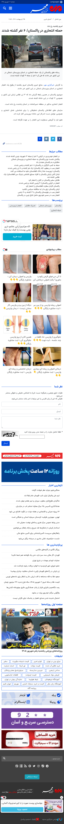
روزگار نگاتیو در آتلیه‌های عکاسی (48, 549)
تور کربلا (22, 665)
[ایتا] (17, 766)
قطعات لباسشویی (11, 675)
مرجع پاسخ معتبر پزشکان (13, 670)
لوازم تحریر (38, 661)
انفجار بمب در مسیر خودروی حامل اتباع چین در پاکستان (38, 195)
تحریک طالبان (30, 205)
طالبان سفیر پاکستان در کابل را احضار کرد (44, 180)
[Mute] (40, 238)
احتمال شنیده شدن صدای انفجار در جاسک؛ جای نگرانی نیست (36, 598)
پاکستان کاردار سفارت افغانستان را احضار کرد (43, 186)
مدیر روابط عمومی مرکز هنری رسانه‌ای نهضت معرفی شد (38, 522)
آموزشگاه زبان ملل (54, 683)
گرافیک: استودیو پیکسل (28, 819)
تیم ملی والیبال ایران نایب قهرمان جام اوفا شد (42, 495)
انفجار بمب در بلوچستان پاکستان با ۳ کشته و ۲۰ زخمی (39, 192)
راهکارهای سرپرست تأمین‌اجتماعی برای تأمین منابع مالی (38, 533)
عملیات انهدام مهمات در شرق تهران (46, 560)
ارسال (5, 443)
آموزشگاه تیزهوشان (52, 679)
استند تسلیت (9, 665)
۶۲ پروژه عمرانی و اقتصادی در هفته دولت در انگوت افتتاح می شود (34, 511)
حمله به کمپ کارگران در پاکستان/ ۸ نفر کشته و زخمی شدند (37, 165)
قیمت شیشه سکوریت (20, 661)
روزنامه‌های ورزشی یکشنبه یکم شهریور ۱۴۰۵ (42, 651)
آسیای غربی (47, 19)
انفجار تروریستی (15, 205)
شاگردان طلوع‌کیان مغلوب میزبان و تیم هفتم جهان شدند (38, 501)
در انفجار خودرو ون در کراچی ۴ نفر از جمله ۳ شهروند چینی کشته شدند (33, 156)
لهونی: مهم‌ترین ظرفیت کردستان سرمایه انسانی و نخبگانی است (36, 517)
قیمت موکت (35, 665)
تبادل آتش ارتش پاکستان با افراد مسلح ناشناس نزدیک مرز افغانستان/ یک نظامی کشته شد (32, 176)
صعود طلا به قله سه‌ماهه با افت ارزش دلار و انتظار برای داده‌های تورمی (33, 576)
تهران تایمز (7, 683)
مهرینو (16, 683)
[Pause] (35, 238)
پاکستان (58, 205)
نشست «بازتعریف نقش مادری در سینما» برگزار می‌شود (39, 538)
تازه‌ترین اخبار (56, 485)
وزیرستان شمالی (45, 205)
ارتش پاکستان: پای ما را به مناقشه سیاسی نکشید (41, 189)
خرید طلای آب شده (53, 665)
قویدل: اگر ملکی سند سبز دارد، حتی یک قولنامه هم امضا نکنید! (35, 555)
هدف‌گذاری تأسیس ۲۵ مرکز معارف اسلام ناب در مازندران (38, 506)
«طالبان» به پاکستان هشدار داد (48, 162)
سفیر (5, 661)
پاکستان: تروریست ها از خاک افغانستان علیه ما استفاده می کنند (35, 171)
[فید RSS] (25, 766)
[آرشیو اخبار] (21, 766)
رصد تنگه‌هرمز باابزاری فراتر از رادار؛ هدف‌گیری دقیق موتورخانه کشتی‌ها (33, 587)
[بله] (43, 766)
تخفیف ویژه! (22, 809)
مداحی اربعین (54, 670)
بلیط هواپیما (33, 679)
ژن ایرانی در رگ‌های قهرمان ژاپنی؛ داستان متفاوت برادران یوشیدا (35, 571)
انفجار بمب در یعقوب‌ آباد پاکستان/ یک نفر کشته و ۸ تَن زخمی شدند (34, 168)
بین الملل (58, 19)
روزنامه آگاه (32, 688)
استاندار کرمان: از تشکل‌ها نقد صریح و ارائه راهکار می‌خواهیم (36, 527)
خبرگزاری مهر (49, 85)
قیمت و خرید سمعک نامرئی (33, 683)
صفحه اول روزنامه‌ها (52, 604)
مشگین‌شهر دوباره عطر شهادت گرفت (46, 490)
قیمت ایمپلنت (30, 675)
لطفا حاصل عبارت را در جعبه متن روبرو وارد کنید (43, 432)
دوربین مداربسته (36, 670)
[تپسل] (4, 221)
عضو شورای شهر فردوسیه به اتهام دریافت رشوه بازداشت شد (37, 565)
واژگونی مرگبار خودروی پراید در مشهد (46, 592)
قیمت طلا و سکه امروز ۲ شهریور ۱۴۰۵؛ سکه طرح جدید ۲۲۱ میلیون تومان (32, 582)
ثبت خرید (17, 237)
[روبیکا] (30, 766)
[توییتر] (34, 766)
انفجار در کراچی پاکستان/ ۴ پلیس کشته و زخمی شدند (39, 183)
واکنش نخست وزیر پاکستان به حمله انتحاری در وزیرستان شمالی (35, 159)
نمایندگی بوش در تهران (13, 679)
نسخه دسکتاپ (32, 776)
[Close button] (61, 797)
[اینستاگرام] (38, 766)
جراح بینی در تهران (53, 661)
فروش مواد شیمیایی (51, 675)
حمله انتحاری (56, 210)
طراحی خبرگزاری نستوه (49, 819)
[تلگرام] (47, 766)
